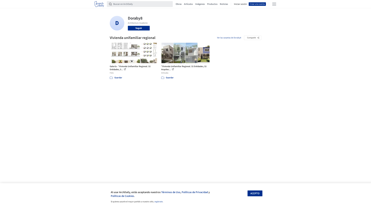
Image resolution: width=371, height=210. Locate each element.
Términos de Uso (170, 192)
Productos (212, 4)
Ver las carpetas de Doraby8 (229, 38)
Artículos (188, 4)
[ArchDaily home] (99, 4)
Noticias (224, 4)
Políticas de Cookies (122, 196)
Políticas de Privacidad (195, 192)
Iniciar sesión (240, 4)
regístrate (158, 201)
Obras (179, 4)
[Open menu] (274, 4)
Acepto (254, 193)
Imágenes (200, 4)
